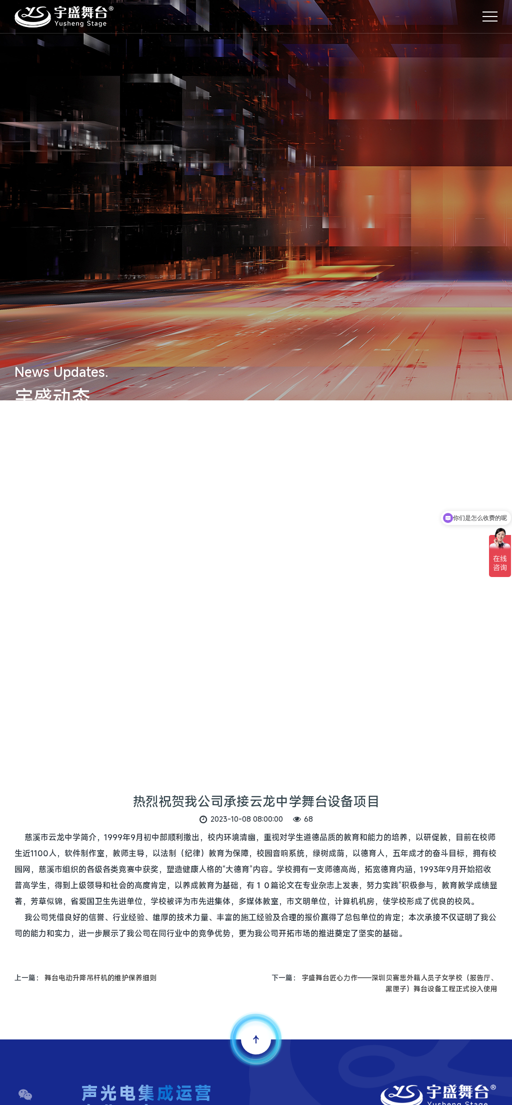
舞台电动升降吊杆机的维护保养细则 (100, 977)
